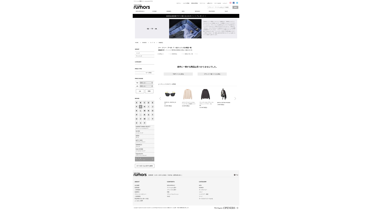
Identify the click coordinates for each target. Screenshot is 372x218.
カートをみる (217, 3)
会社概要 (137, 185)
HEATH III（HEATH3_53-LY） (170, 103)
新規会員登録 (194, 3)
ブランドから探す (171, 189)
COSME (154, 11)
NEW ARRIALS (171, 185)
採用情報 (137, 187)
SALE (226, 11)
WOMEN (169, 11)
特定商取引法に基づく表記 (142, 198)
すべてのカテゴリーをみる (206, 198)
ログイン (179, 3)
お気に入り (209, 3)
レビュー (225, 3)
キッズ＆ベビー (203, 189)
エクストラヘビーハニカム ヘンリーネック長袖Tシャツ (188, 103)
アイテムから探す (171, 187)
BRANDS (197, 11)
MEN (183, 11)
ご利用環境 (137, 196)
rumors (142, 7)
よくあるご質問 (139, 200)
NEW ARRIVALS (140, 11)
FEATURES (212, 11)
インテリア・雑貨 (203, 194)
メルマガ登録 (186, 3)
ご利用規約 (137, 189)
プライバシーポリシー (140, 194)
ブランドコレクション (173, 194)
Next (234, 98)
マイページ (202, 3)
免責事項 (137, 192)
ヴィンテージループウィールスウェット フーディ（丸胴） (206, 104)
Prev (160, 98)
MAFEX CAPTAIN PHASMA (223, 102)
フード (200, 196)
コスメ (200, 192)
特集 (168, 192)
